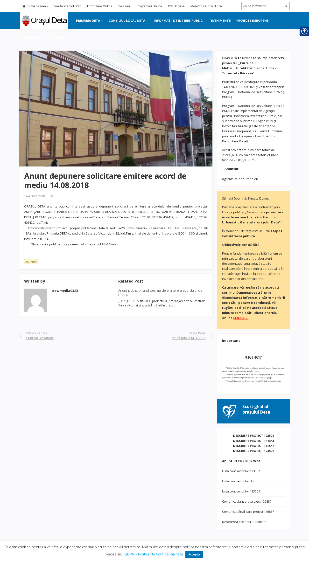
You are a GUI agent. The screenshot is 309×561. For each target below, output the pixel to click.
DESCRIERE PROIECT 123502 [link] (253, 435)
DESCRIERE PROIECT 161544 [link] (253, 445)
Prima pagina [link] (36, 6)
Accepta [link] (194, 554)
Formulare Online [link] (99, 6)
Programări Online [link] (149, 6)
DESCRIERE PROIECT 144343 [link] (253, 440)
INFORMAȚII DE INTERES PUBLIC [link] (178, 20)
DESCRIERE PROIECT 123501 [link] (253, 451)
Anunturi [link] (31, 261)
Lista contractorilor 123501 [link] (241, 491)
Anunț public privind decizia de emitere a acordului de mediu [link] (160, 292)
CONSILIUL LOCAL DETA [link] (127, 20)
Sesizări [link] (124, 6)
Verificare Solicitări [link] (67, 6)
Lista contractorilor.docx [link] (239, 481)
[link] (43, 20)
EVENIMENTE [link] (221, 20)
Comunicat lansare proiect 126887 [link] (246, 501)
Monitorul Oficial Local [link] (206, 6)
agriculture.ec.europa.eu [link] (240, 179)
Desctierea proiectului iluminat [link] (244, 521)
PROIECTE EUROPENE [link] (252, 20)
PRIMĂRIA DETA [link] (88, 20)
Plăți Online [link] (176, 6)
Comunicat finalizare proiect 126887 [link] (248, 511)
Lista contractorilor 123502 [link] (241, 471)
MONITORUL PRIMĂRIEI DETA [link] (44, 37)
